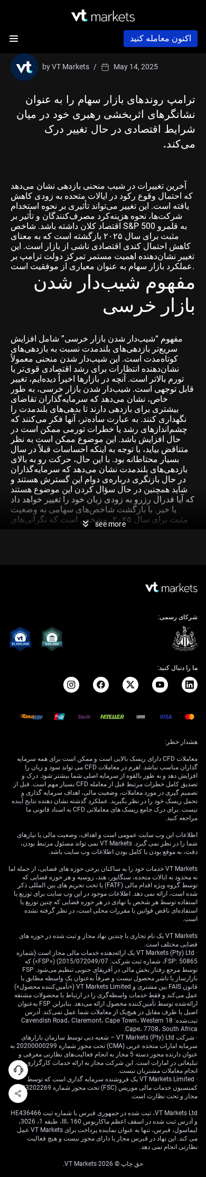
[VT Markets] (103, 15)
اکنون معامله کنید (160, 38)
